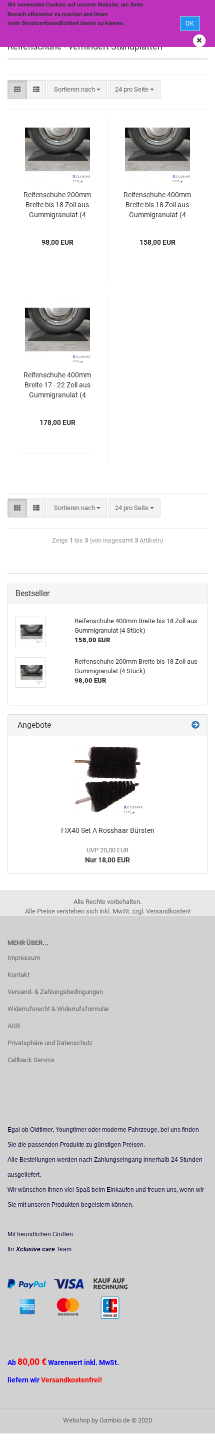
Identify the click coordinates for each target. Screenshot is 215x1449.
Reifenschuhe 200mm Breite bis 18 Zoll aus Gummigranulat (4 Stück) (57, 205)
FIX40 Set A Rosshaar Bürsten (107, 830)
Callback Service (31, 1060)
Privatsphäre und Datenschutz (50, 1043)
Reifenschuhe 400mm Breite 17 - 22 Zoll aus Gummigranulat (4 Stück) (57, 385)
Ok (190, 23)
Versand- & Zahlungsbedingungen (55, 992)
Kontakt (19, 975)
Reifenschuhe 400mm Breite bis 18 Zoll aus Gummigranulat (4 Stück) (157, 205)
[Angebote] (196, 725)
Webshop (76, 1420)
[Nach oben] (187, 1433)
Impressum (24, 957)
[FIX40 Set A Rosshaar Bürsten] (107, 779)
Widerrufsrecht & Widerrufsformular (58, 1009)
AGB (14, 1026)
